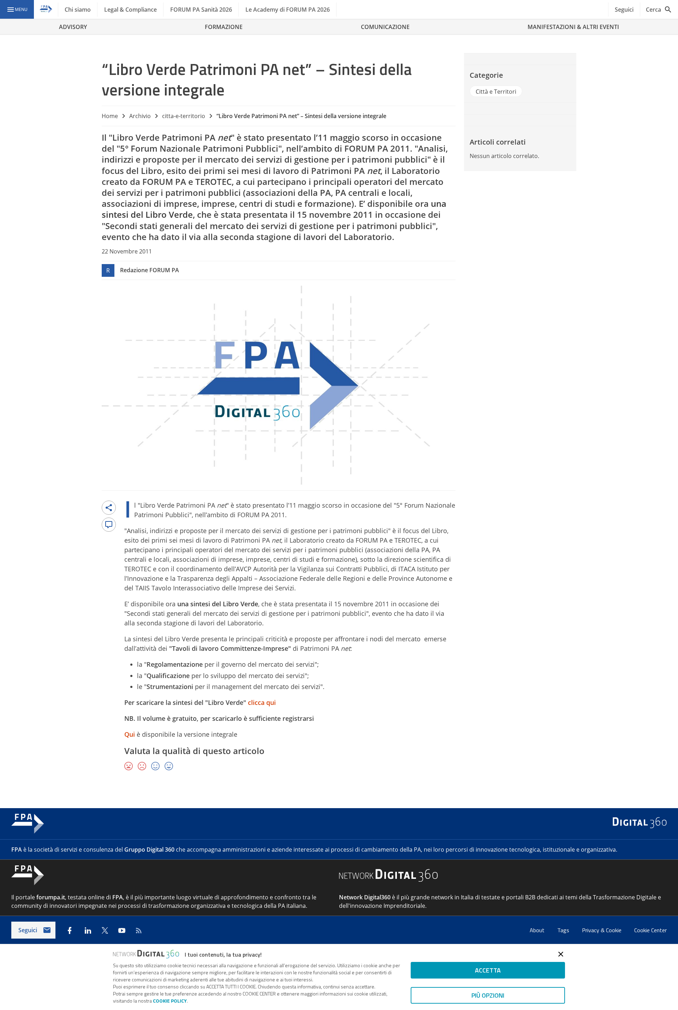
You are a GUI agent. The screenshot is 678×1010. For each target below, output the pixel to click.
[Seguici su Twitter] (105, 930)
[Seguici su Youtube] (122, 930)
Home (110, 116)
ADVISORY (73, 27)
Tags (564, 930)
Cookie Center (650, 930)
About (538, 930)
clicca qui (262, 702)
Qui (129, 734)
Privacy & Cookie (602, 930)
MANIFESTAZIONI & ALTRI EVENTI (573, 27)
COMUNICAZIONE (385, 27)
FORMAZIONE (224, 27)
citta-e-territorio (183, 116)
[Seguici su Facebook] (69, 930)
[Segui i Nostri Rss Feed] (139, 930)
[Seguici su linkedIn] (88, 930)
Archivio (140, 116)
